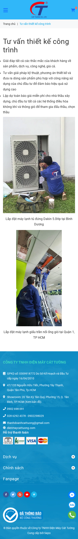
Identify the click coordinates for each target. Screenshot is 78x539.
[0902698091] (72, 515)
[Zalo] (72, 505)
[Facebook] (72, 495)
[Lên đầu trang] (66, 531)
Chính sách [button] (13, 467)
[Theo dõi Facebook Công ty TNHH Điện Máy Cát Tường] (6, 494)
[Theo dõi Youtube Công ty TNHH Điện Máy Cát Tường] (27, 494)
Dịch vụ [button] (10, 456)
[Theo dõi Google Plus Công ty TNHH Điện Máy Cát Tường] (20, 494)
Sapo (47, 533)
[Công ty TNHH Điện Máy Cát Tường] (39, 9)
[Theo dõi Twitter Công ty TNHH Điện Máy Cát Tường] (13, 494)
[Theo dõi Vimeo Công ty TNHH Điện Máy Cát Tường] (34, 494)
